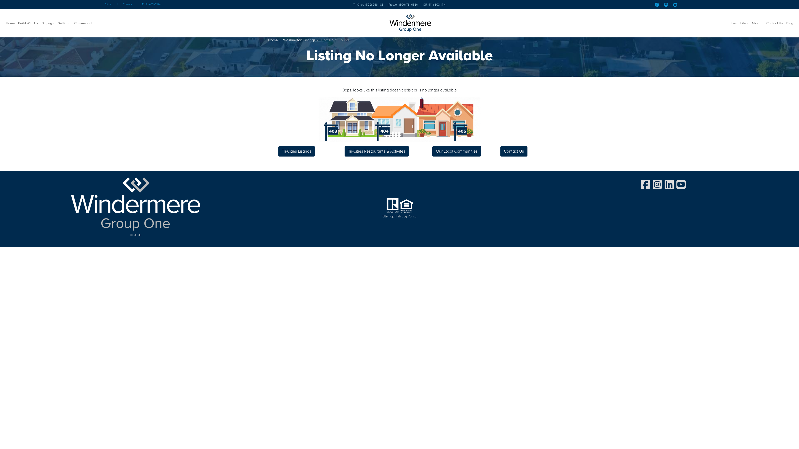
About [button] (756, 23)
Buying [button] (47, 23)
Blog (789, 23)
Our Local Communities (457, 151)
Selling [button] (63, 23)
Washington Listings (299, 40)
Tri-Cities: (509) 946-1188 (368, 4)
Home (10, 23)
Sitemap (388, 216)
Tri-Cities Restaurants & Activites (376, 151)
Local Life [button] (738, 23)
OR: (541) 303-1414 (434, 4)
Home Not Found (335, 40)
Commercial (83, 23)
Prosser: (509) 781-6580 (403, 4)
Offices (108, 4)
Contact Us (774, 23)
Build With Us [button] (28, 23)
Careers (127, 4)
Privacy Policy (406, 216)
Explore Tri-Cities (151, 4)
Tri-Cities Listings (296, 151)
